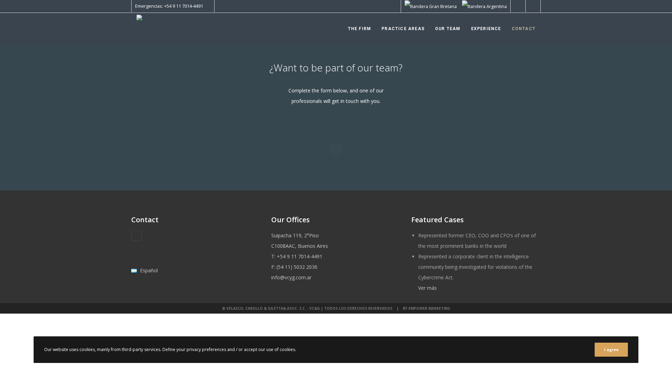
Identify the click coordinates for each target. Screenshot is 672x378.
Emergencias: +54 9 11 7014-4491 (169, 6)
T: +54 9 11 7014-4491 (296, 256)
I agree (611, 349)
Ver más (427, 288)
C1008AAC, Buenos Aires (299, 246)
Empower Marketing (429, 308)
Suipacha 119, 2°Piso (295, 235)
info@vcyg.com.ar (291, 277)
